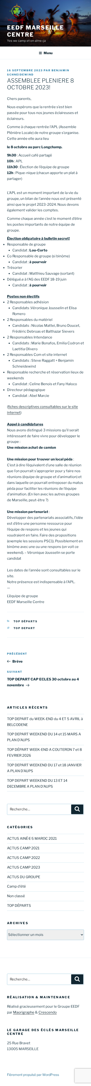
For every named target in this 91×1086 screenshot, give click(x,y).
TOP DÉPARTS (26, 621)
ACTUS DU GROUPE (23, 877)
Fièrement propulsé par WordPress (33, 1075)
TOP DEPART (24, 628)
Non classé (16, 896)
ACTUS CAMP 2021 (23, 848)
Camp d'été (16, 886)
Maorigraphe (23, 1012)
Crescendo (47, 1012)
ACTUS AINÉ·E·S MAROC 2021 (32, 838)
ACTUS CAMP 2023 (23, 867)
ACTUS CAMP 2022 (23, 858)
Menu (48, 53)
